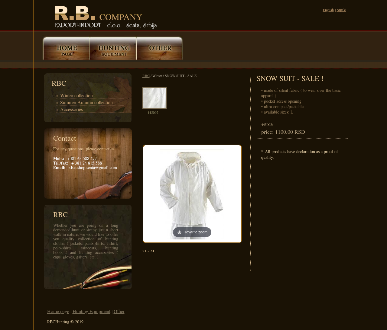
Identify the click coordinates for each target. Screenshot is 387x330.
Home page (58, 311)
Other (119, 311)
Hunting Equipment (91, 311)
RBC (146, 75)
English (328, 9)
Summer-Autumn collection (86, 102)
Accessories (71, 109)
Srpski (341, 9)
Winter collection (76, 95)
